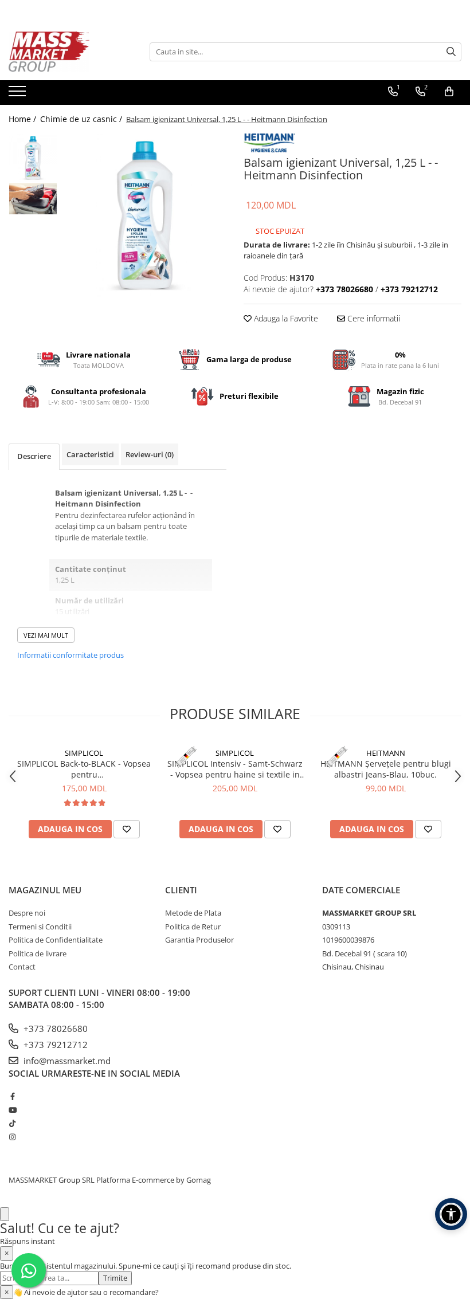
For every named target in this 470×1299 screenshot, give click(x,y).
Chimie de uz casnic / (82, 118)
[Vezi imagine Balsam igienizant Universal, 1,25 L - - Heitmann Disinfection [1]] (33, 198)
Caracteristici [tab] (90, 454)
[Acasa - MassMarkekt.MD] (66, 52)
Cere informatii (372, 318)
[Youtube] (12, 1110)
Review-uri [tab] (150, 454)
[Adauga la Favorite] (126, 829)
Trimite (115, 1278)
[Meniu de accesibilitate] (451, 1214)
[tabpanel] (144, 215)
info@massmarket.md (66, 1060)
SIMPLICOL (84, 753)
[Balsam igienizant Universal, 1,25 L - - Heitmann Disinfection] (144, 215)
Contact (22, 967)
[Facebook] (12, 1096)
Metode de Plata (193, 913)
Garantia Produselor (199, 940)
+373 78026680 (54, 1028)
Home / (23, 118)
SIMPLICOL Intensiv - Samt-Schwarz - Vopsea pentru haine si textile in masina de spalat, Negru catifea (235, 769)
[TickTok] (12, 1123)
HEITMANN (385, 753)
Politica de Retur (193, 926)
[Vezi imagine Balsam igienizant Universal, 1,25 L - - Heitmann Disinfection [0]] (33, 158)
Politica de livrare (37, 953)
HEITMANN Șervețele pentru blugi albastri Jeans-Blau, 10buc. (385, 769)
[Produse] (19, 94)
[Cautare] (451, 51)
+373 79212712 (54, 1044)
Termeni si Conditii (40, 926)
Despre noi (27, 913)
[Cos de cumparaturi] (449, 91)
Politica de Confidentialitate (56, 940)
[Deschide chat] (4, 1214)
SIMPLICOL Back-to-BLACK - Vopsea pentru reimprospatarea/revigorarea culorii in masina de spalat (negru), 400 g (84, 769)
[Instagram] (12, 1137)
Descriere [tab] (34, 456)
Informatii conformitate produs (70, 655)
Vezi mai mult (45, 635)
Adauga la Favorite (285, 318)
